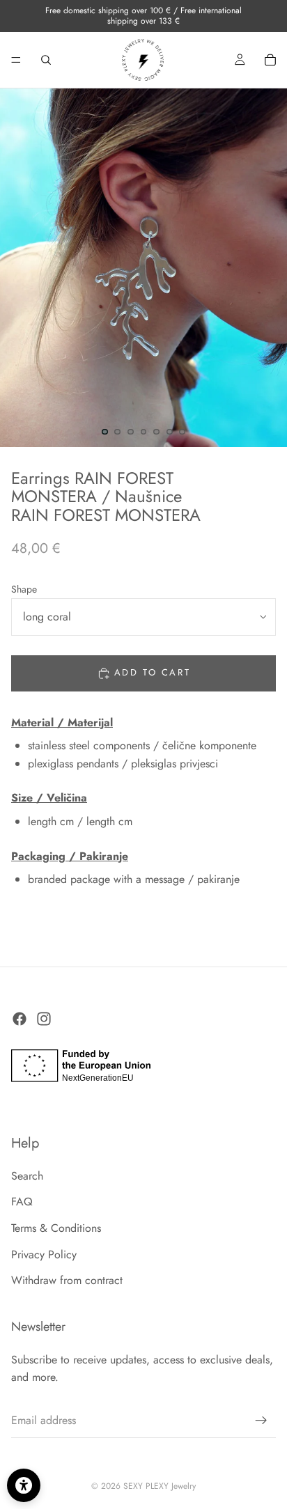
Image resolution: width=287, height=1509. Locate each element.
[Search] (46, 60)
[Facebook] (19, 1019)
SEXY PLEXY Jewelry (159, 1486)
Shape (24, 589)
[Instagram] (44, 1019)
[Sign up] (261, 1420)
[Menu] (16, 60)
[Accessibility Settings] (23, 1485)
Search (27, 1176)
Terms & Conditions (56, 1229)
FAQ (22, 1202)
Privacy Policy (44, 1254)
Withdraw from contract (67, 1281)
